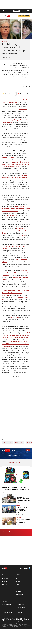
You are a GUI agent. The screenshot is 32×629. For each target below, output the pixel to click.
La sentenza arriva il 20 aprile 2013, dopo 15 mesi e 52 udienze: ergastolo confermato (15, 293)
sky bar (18, 588)
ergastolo (19, 442)
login (28, 10)
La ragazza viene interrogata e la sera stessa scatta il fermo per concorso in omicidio (16, 209)
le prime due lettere (12, 215)
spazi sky (18, 591)
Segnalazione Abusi (23, 626)
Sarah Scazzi (23, 109)
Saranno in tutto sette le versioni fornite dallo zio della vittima (14, 231)
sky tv (18, 578)
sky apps (18, 581)
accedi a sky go (23, 568)
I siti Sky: (4, 574)
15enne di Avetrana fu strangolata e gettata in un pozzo (18, 66)
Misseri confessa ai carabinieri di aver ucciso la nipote (14, 177)
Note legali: (4, 601)
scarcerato (22, 235)
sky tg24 (4, 581)
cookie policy (20, 604)
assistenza (22, 620)
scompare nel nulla (8, 157)
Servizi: (18, 574)
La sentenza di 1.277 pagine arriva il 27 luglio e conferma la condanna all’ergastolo (15, 344)
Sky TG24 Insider (24, 15)
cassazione (7, 442)
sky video (4, 584)
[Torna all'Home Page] (7, 16)
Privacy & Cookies (12, 619)
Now (17, 584)
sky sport (5, 578)
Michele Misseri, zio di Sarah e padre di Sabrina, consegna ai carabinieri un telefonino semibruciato (15, 164)
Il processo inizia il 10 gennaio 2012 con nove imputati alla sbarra (16, 273)
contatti (28, 620)
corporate (19, 612)
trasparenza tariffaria (15, 620)
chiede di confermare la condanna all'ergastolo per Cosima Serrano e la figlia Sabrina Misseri (16, 335)
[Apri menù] (2, 16)
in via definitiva (15, 72)
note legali (5, 608)
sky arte (4, 588)
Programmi (19, 594)
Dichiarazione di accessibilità (20, 608)
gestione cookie (6, 604)
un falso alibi (14, 317)
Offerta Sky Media (7, 612)
